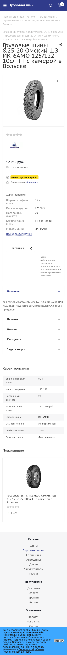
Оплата (33, 593)
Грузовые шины (33, 550)
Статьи (33, 626)
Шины (34, 545)
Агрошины (33, 559)
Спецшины (33, 555)
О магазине (33, 610)
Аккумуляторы (33, 569)
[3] (14, 134)
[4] (17, 134)
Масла (33, 573)
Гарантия (33, 597)
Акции (33, 602)
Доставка (33, 588)
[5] (21, 134)
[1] (7, 134)
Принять (59, 640)
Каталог (33, 539)
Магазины (33, 621)
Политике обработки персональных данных (23, 650)
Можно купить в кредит (24, 177)
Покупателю (33, 581)
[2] (11, 134)
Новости (33, 616)
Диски (33, 564)
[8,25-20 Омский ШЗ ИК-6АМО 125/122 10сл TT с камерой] (33, 100)
